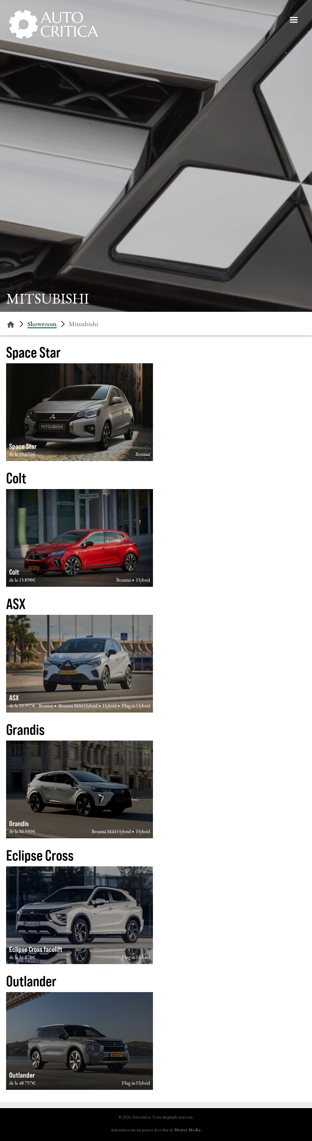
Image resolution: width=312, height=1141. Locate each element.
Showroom (42, 323)
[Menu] (294, 20)
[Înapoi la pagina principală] (10, 323)
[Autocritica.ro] (54, 24)
